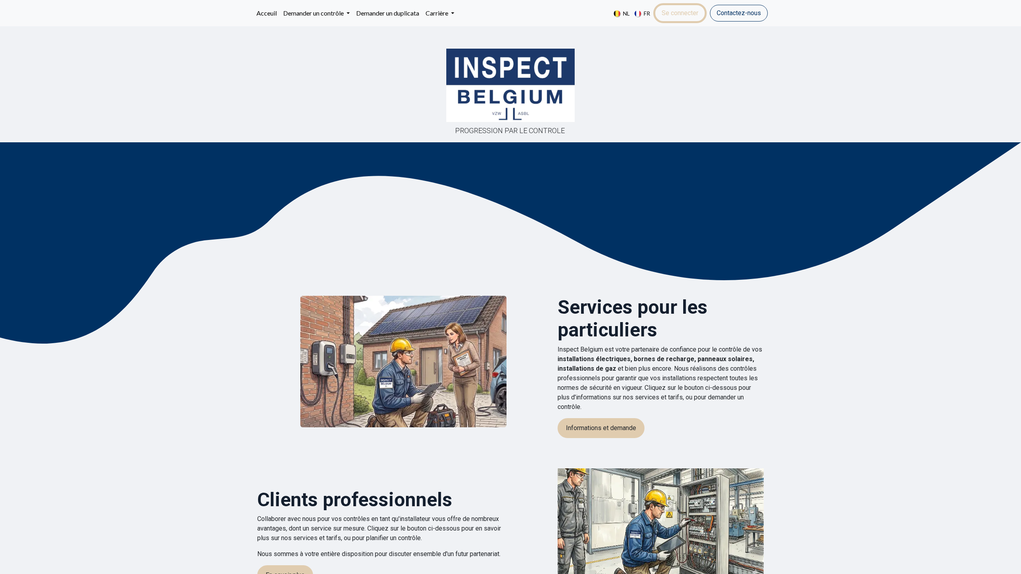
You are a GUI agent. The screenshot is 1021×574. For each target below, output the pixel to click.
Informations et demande (601, 428)
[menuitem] (266, 13)
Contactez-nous (739, 13)
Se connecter (680, 13)
